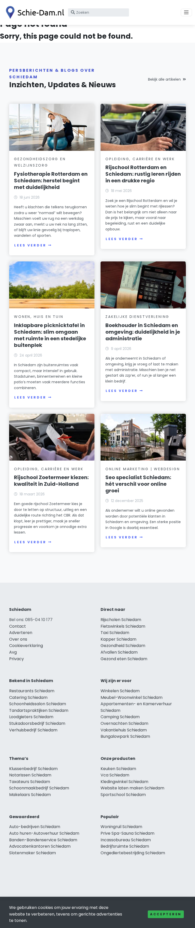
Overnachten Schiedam (124, 723)
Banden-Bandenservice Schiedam (43, 840)
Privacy (16, 659)
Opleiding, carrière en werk (140, 158)
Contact (17, 626)
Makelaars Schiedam (30, 795)
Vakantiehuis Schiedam (124, 730)
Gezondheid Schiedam (123, 646)
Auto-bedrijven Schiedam (34, 827)
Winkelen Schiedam (120, 691)
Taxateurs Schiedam (29, 782)
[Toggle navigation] (186, 12)
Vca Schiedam (115, 775)
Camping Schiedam (120, 717)
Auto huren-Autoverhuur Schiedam (44, 833)
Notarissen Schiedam (30, 775)
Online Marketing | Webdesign (142, 469)
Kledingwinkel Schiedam (124, 782)
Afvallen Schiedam (119, 652)
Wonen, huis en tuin (38, 316)
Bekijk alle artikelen (164, 79)
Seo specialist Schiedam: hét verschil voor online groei (138, 484)
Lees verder (30, 245)
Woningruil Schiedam (121, 827)
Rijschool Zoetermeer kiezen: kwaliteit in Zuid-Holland (51, 481)
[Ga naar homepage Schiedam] (33, 12)
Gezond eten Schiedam (124, 659)
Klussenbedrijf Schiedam (33, 769)
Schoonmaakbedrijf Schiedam (39, 788)
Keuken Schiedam (118, 769)
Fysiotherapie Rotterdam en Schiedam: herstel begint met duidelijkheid (51, 180)
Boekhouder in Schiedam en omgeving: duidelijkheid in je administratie (142, 332)
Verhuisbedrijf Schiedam (33, 730)
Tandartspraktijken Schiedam (38, 710)
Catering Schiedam (28, 697)
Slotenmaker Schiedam (32, 853)
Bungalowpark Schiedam (125, 736)
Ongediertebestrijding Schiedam (133, 853)
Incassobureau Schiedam (126, 840)
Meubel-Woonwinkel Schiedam (131, 697)
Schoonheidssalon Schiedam (37, 704)
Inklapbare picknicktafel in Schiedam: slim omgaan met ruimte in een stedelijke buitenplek (50, 335)
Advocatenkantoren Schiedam (40, 846)
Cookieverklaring (26, 646)
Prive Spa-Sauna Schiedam (127, 833)
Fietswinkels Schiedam (123, 626)
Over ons (18, 639)
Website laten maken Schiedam (132, 788)
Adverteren (20, 633)
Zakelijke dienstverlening (137, 316)
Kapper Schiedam (118, 639)
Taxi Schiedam (115, 633)
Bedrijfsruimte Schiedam (125, 846)
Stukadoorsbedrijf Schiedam (37, 723)
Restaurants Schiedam (31, 691)
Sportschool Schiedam (123, 795)
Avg (13, 652)
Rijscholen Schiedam (121, 620)
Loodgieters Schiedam (31, 717)
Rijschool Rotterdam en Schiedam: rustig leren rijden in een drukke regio (143, 174)
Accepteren (166, 914)
